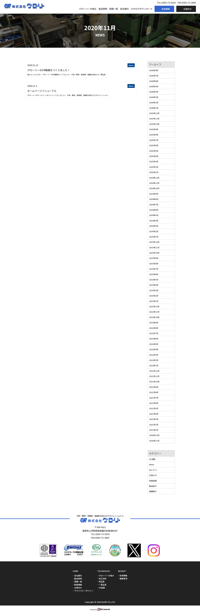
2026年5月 (153, 86)
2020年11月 (154, 440)
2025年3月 (153, 161)
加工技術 (102, 578)
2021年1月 (153, 430)
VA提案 (102, 588)
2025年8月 (153, 134)
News (131, 65)
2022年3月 (153, 354)
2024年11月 (154, 183)
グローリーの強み (87, 8)
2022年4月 (153, 349)
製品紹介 (153, 486)
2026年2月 (153, 102)
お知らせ (153, 475)
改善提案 (153, 480)
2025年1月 (153, 172)
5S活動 (152, 459)
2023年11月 (154, 247)
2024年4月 (153, 220)
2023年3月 (153, 290)
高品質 (101, 581)
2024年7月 (153, 204)
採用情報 (123, 575)
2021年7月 (153, 397)
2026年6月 (153, 81)
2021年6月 (153, 403)
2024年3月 (153, 226)
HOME (75, 571)
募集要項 (123, 578)
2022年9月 (153, 322)
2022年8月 (153, 328)
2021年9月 (153, 387)
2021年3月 (153, 419)
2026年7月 (153, 75)
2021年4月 (153, 413)
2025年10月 (154, 124)
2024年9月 (153, 193)
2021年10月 (154, 381)
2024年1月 (153, 236)
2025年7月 (153, 140)
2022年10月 (154, 317)
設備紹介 (153, 491)
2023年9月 (153, 258)
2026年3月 (153, 97)
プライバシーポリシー (83, 591)
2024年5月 (153, 215)
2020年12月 (154, 435)
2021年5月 (153, 408)
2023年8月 (153, 263)
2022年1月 (153, 365)
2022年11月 (154, 311)
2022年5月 (153, 344)
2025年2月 (153, 167)
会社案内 (124, 8)
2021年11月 (154, 376)
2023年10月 (154, 252)
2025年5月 (153, 150)
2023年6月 (153, 274)
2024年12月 (154, 177)
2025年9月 (153, 129)
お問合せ (78, 588)
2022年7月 (153, 333)
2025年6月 (153, 145)
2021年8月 (153, 392)
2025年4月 (153, 156)
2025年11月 (154, 118)
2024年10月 (154, 188)
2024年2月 (153, 231)
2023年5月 (153, 279)
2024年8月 (153, 199)
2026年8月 (153, 70)
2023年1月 (153, 301)
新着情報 (78, 585)
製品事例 (103, 8)
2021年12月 (154, 371)
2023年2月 (153, 295)
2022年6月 (153, 338)
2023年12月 (154, 242)
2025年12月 (154, 113)
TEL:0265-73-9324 (166, 2)
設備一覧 (113, 8)
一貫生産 (102, 585)
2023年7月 (153, 268)
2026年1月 (153, 108)
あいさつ (153, 470)
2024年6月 (153, 209)
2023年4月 (153, 285)
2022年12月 (154, 306)
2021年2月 (153, 424)
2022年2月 (153, 360)
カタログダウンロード (142, 8)
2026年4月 (153, 91)
